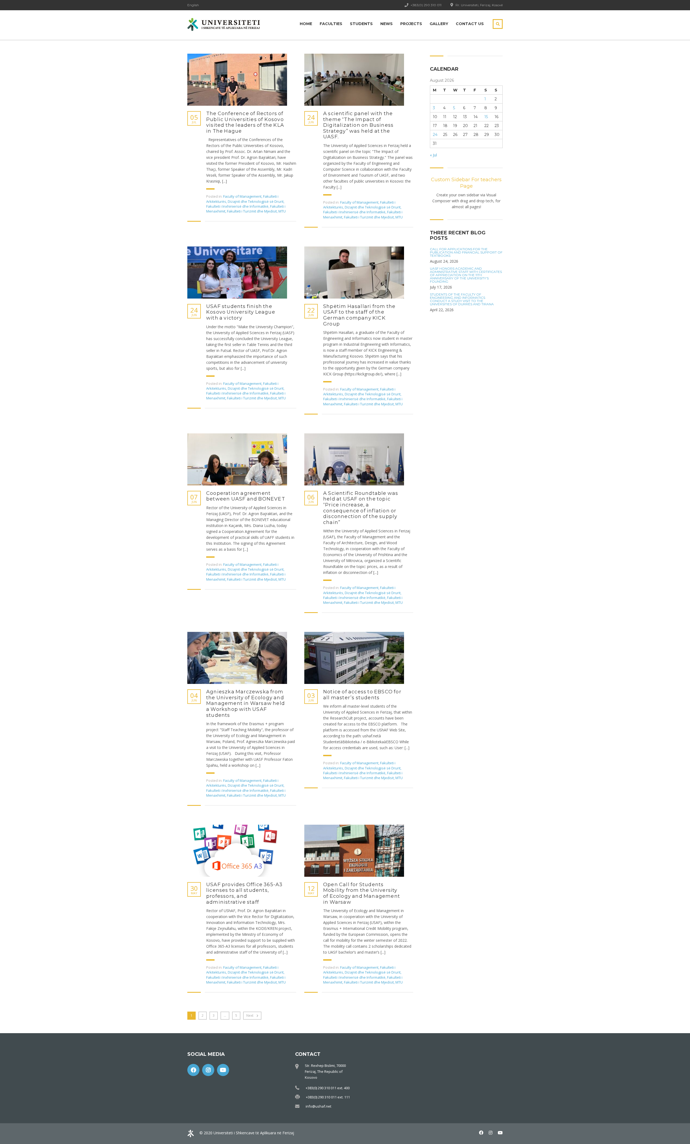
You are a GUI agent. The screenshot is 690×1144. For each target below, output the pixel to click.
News (386, 23)
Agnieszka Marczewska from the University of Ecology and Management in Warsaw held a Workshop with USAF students (245, 703)
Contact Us (470, 23)
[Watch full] (237, 80)
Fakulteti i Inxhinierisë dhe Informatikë (237, 206)
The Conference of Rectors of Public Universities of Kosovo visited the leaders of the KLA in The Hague (245, 122)
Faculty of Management (242, 196)
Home (306, 23)
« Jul (433, 154)
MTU (282, 211)
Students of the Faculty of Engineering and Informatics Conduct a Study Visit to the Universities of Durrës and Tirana (462, 299)
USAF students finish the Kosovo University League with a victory (240, 312)
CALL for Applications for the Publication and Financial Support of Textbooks (466, 252)
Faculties (331, 23)
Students (361, 23)
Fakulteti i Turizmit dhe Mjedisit (252, 211)
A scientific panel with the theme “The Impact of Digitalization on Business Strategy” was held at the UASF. (358, 125)
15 (486, 116)
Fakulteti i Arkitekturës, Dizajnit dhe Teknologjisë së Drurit (245, 199)
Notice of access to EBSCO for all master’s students (362, 695)
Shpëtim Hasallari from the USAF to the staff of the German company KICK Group (359, 315)
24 (435, 134)
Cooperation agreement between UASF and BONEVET (245, 496)
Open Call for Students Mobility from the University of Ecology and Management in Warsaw (361, 893)
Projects (411, 23)
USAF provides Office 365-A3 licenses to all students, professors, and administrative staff (244, 893)
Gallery (439, 23)
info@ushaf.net (318, 1106)
